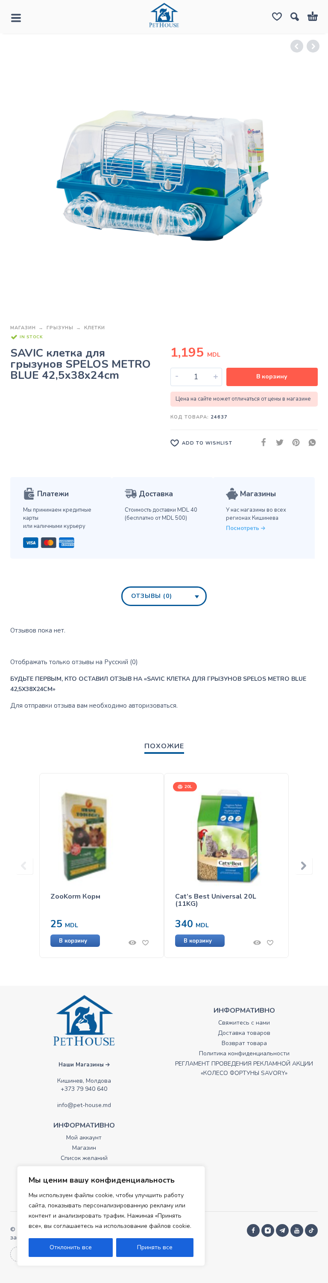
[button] (88, 940)
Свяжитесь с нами (244, 1023)
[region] (111, 1216)
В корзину (271, 376)
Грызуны (60, 328)
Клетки (94, 328)
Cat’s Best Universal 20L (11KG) (215, 900)
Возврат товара (244, 1043)
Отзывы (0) (151, 596)
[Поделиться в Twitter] (277, 442)
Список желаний (84, 1158)
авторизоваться (152, 705)
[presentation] (24, 865)
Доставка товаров (244, 1033)
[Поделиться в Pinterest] (293, 442)
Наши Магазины (82, 1065)
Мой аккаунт (84, 1138)
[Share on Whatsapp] (310, 442)
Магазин (23, 328)
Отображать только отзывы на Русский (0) (74, 662)
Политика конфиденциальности (244, 1053)
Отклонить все (71, 1247)
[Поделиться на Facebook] (261, 442)
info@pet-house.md (84, 1105)
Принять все (155, 1247)
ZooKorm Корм (75, 896)
